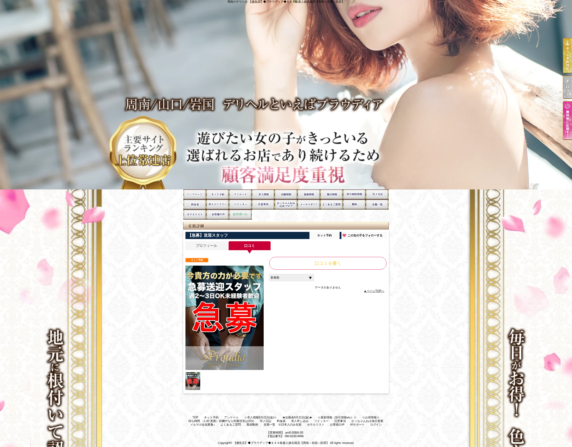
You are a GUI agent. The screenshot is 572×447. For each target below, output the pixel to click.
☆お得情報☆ (331, 194)
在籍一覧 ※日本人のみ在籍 (377, 204)
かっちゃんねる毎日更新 (286, 204)
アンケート (240, 194)
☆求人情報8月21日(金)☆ (263, 194)
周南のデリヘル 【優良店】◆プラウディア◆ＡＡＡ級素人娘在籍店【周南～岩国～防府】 (286, 94)
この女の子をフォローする (365, 235)
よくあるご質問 (331, 204)
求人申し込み (217, 204)
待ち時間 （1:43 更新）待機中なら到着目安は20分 (354, 194)
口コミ (249, 246)
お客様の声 (217, 215)
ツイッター (240, 204)
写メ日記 (377, 194)
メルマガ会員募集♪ (308, 204)
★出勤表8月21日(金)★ (286, 194)
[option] (224, 318)
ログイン (376, 424)
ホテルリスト (194, 215)
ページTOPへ (375, 291)
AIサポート (240, 215)
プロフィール (206, 246)
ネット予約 (217, 194)
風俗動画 (354, 204)
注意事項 (263, 204)
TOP (194, 194)
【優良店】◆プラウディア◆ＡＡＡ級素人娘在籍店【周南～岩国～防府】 (281, 443)
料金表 (194, 204)
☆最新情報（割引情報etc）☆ (308, 194)
